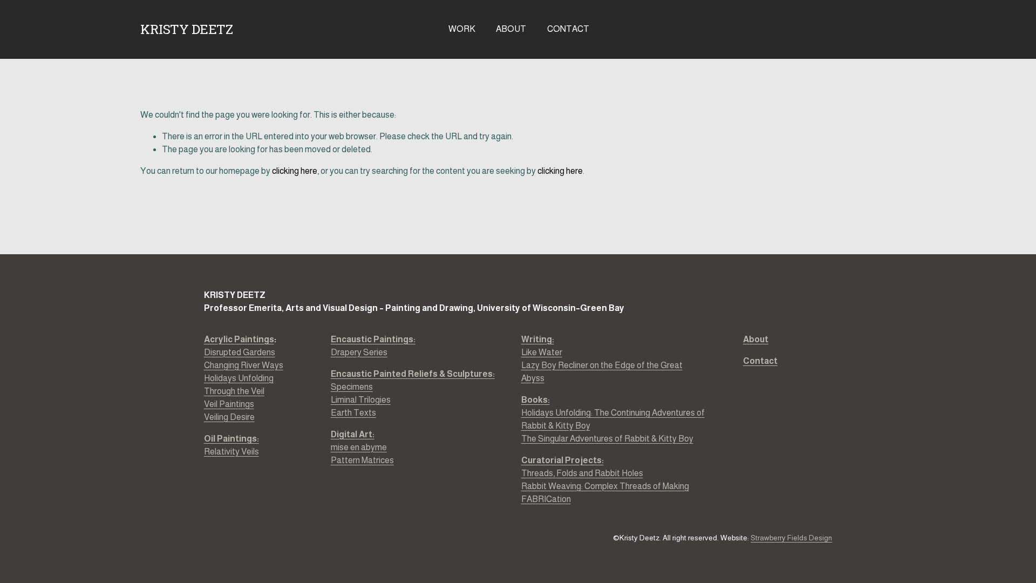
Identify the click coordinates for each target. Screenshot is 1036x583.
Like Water (541, 352)
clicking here (294, 170)
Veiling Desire (229, 417)
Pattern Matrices (362, 460)
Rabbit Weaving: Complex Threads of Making (605, 486)
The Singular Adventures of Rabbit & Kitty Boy (607, 438)
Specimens (352, 386)
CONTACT (568, 28)
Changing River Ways (243, 365)
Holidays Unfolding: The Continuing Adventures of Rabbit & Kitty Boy (613, 419)
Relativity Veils (231, 445)
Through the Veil (234, 391)
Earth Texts (353, 412)
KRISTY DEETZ (186, 29)
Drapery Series (373, 346)
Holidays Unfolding (239, 378)
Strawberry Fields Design (791, 538)
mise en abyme (359, 447)
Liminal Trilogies (361, 399)
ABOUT (511, 28)
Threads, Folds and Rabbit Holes (582, 473)
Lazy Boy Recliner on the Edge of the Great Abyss (602, 372)
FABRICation (546, 499)
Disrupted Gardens (239, 352)
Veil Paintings (229, 404)
